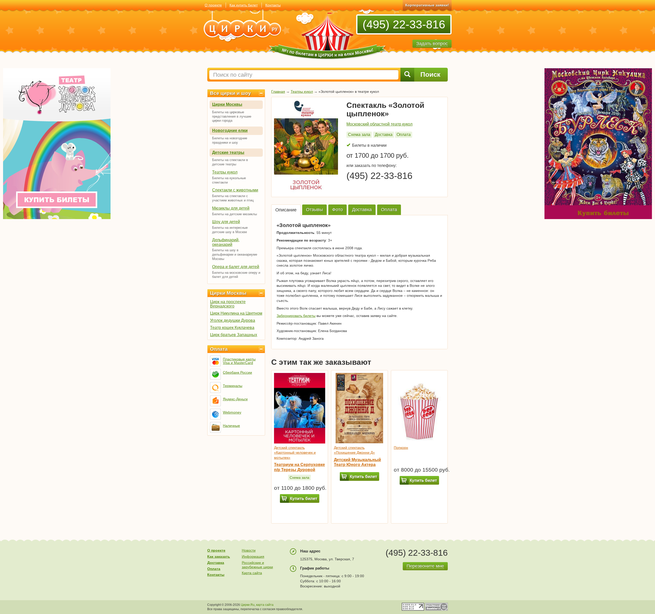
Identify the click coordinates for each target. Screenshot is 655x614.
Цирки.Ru (248, 605)
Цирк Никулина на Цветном (236, 313)
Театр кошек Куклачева (232, 327)
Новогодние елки (230, 130)
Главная (278, 91)
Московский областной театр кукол (379, 124)
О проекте (213, 5)
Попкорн (401, 448)
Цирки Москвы (227, 104)
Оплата (219, 349)
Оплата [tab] (389, 209)
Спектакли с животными (235, 190)
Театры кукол (224, 172)
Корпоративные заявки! (427, 5)
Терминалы (232, 386)
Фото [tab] (337, 209)
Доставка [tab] (362, 209)
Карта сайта (252, 573)
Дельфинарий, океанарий (225, 242)
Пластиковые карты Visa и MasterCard (239, 361)
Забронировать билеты (296, 316)
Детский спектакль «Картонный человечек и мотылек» (295, 453)
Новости (249, 550)
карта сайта (265, 605)
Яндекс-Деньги (235, 399)
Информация (253, 556)
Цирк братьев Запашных (233, 335)
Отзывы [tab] (314, 209)
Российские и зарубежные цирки (257, 565)
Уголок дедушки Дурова (232, 320)
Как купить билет (244, 5)
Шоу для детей (226, 222)
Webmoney (232, 412)
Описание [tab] (286, 209)
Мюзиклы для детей (230, 208)
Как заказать (218, 556)
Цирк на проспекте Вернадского (228, 304)
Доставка (383, 134)
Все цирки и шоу (230, 93)
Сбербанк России (237, 372)
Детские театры (228, 152)
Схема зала (359, 134)
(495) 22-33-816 (404, 24)
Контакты (273, 5)
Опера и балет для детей (235, 267)
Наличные (231, 426)
